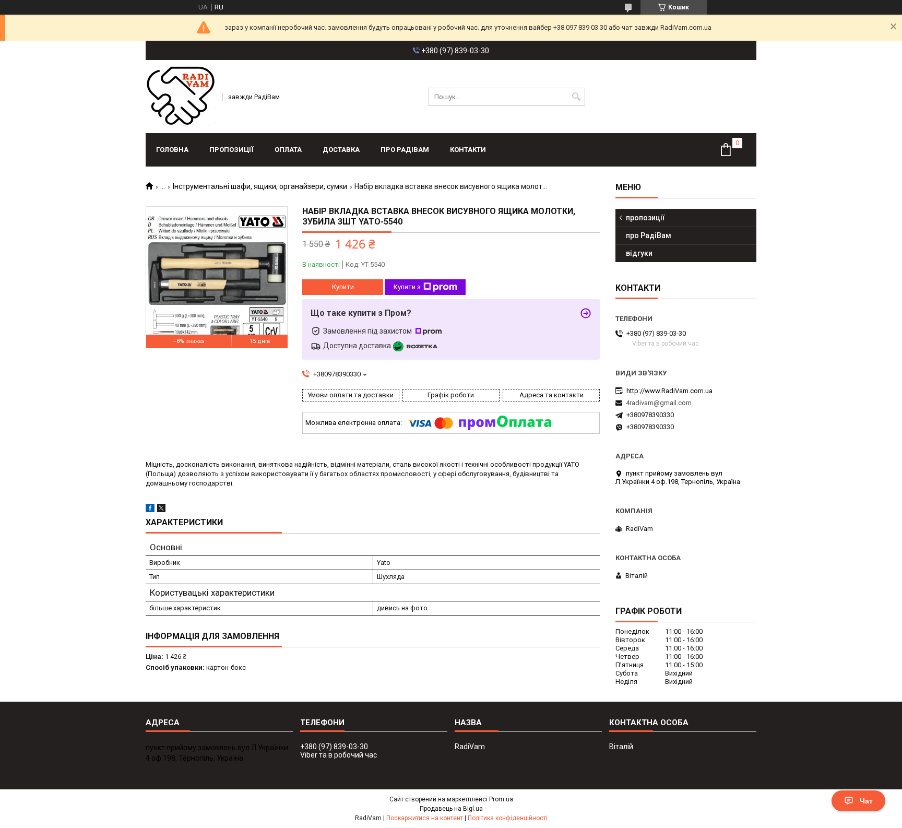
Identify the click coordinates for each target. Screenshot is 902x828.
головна (172, 149)
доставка (341, 149)
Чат (866, 801)
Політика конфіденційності (508, 818)
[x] (161, 510)
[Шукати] (576, 97)
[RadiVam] (181, 96)
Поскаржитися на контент (424, 818)
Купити (343, 287)
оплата (288, 149)
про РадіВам (405, 149)
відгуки (639, 253)
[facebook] (150, 510)
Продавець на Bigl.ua (451, 808)
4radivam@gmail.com (659, 403)
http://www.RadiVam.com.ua (669, 391)
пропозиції (231, 149)
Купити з (407, 287)
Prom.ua (501, 799)
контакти (468, 149)
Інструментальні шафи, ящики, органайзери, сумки (260, 186)
